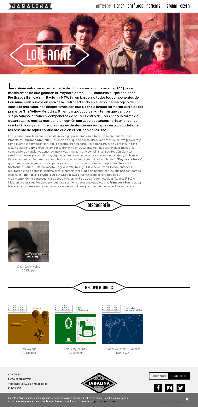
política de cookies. (105, 401)
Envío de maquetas (20, 379)
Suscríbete (179, 376)
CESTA (185, 5)
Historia (170, 5)
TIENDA (119, 5)
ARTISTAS (103, 5)
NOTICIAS (153, 5)
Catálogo (135, 5)
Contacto (14, 374)
